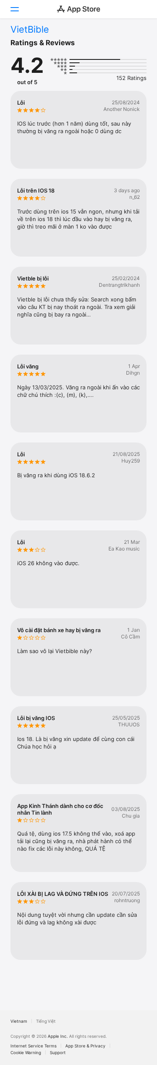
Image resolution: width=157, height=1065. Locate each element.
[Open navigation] (14, 9)
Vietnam (18, 1021)
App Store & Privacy (85, 1046)
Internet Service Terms (33, 1046)
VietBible (29, 29)
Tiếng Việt (46, 1021)
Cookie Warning (25, 1052)
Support (58, 1052)
